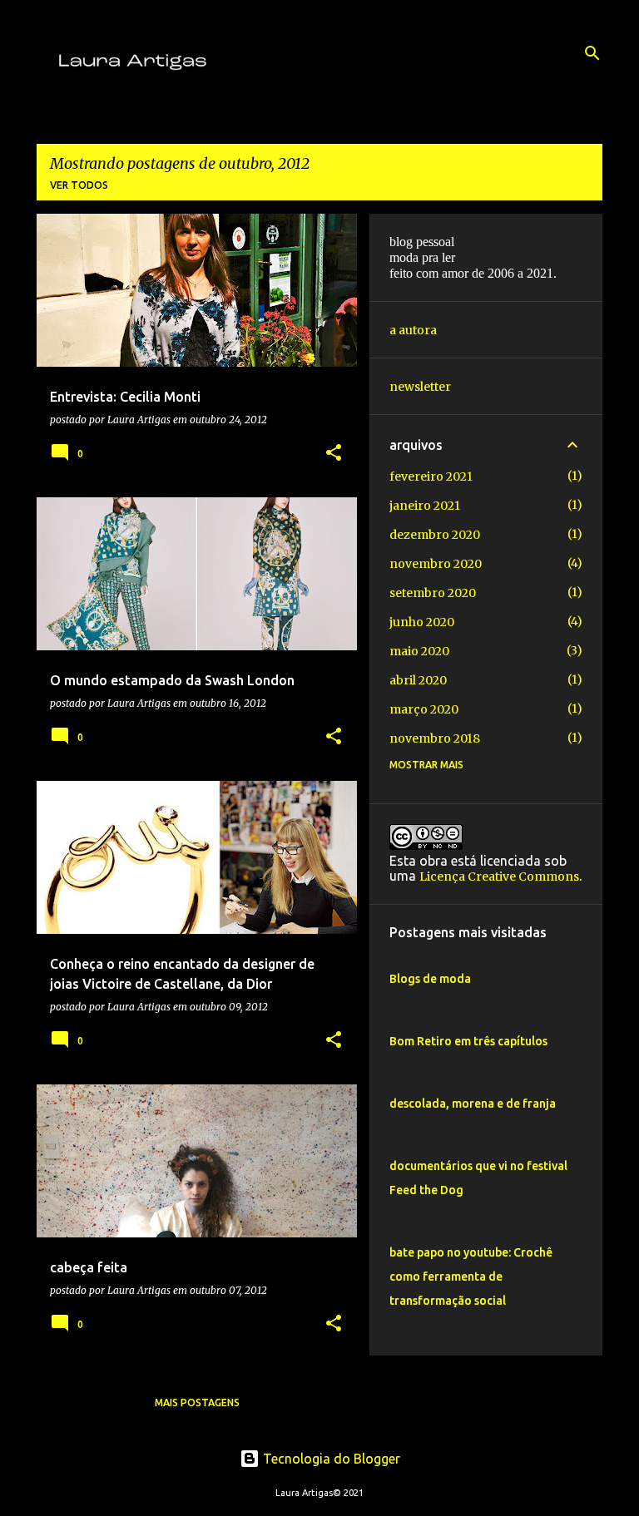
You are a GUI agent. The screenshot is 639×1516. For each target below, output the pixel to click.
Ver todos (79, 185)
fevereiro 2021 (431, 476)
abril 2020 (418, 680)
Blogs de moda (430, 978)
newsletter (420, 386)
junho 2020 (421, 622)
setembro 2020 (432, 592)
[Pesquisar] (592, 53)
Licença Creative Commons (499, 876)
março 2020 (423, 709)
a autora (413, 330)
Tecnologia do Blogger (330, 1458)
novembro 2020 (435, 563)
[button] (334, 453)
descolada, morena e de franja (472, 1103)
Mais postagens (197, 1402)
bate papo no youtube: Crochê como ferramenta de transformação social (470, 1276)
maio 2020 (419, 651)
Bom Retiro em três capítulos (468, 1041)
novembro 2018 (434, 738)
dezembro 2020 (434, 534)
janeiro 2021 (424, 505)
